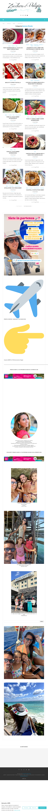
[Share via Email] (15, 59)
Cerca (41, 621)
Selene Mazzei (13, 51)
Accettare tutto (42, 807)
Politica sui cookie (17, 810)
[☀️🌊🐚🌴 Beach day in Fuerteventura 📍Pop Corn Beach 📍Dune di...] (24, 762)
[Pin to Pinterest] (14, 59)
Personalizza (26, 807)
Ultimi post (9, 23)
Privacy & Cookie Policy (27, 773)
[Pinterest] (25, 15)
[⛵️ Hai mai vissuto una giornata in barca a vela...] (33, 753)
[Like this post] (32, 59)
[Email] (27, 15)
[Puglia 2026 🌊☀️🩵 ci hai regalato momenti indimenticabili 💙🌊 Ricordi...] (5, 753)
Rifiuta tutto (34, 807)
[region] (24, 806)
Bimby (14, 23)
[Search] (44, 19)
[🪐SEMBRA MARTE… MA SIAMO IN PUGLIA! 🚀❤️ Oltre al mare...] (14, 753)
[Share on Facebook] (11, 59)
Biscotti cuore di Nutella (13, 82)
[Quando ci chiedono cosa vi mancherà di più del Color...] (24, 753)
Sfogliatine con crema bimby (13, 188)
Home (4, 23)
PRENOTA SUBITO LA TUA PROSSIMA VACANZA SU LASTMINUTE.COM (24, 369)
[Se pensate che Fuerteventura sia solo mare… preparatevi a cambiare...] (43, 762)
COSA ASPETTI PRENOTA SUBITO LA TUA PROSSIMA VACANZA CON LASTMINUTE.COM (24, 452)
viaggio (19, 613)
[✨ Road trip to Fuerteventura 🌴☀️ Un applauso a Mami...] (33, 762)
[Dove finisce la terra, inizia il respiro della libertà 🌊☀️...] (5, 762)
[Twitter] (22, 15)
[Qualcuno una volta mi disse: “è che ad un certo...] (43, 753)
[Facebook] (20, 15)
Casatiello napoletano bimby (35, 190)
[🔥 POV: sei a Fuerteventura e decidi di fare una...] (14, 762)
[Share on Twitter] (35, 59)
